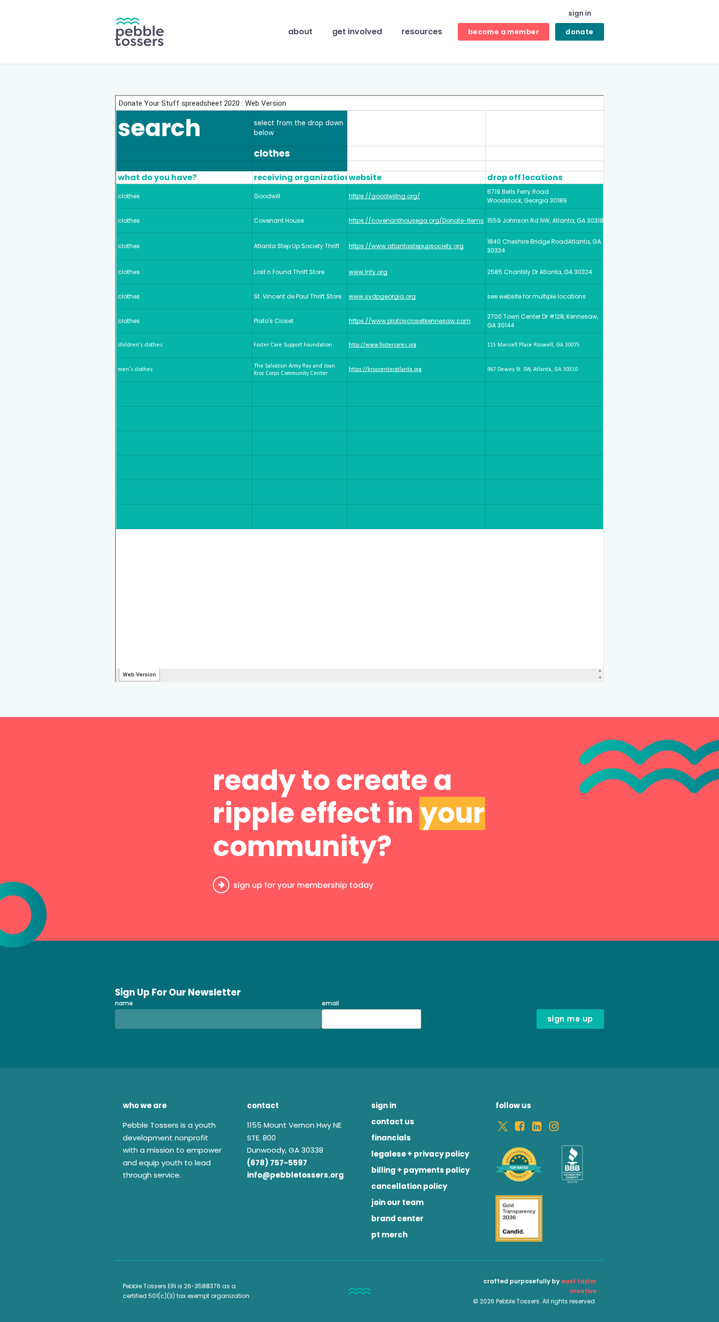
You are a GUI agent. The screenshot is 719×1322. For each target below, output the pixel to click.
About (300, 31)
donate (579, 32)
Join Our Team (397, 1202)
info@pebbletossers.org (295, 1175)
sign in (579, 13)
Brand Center (397, 1218)
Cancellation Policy (409, 1186)
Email (330, 1003)
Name (124, 1003)
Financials (391, 1138)
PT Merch (389, 1234)
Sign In (383, 1105)
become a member (503, 32)
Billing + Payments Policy (420, 1170)
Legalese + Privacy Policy (420, 1154)
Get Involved (357, 31)
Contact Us (392, 1121)
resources (422, 31)
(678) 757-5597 (277, 1163)
